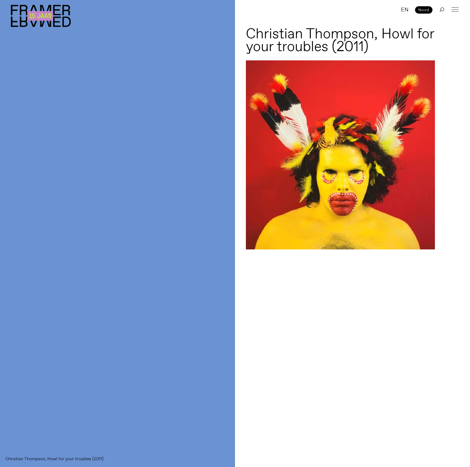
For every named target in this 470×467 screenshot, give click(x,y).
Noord (423, 9)
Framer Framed (41, 16)
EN (405, 9)
